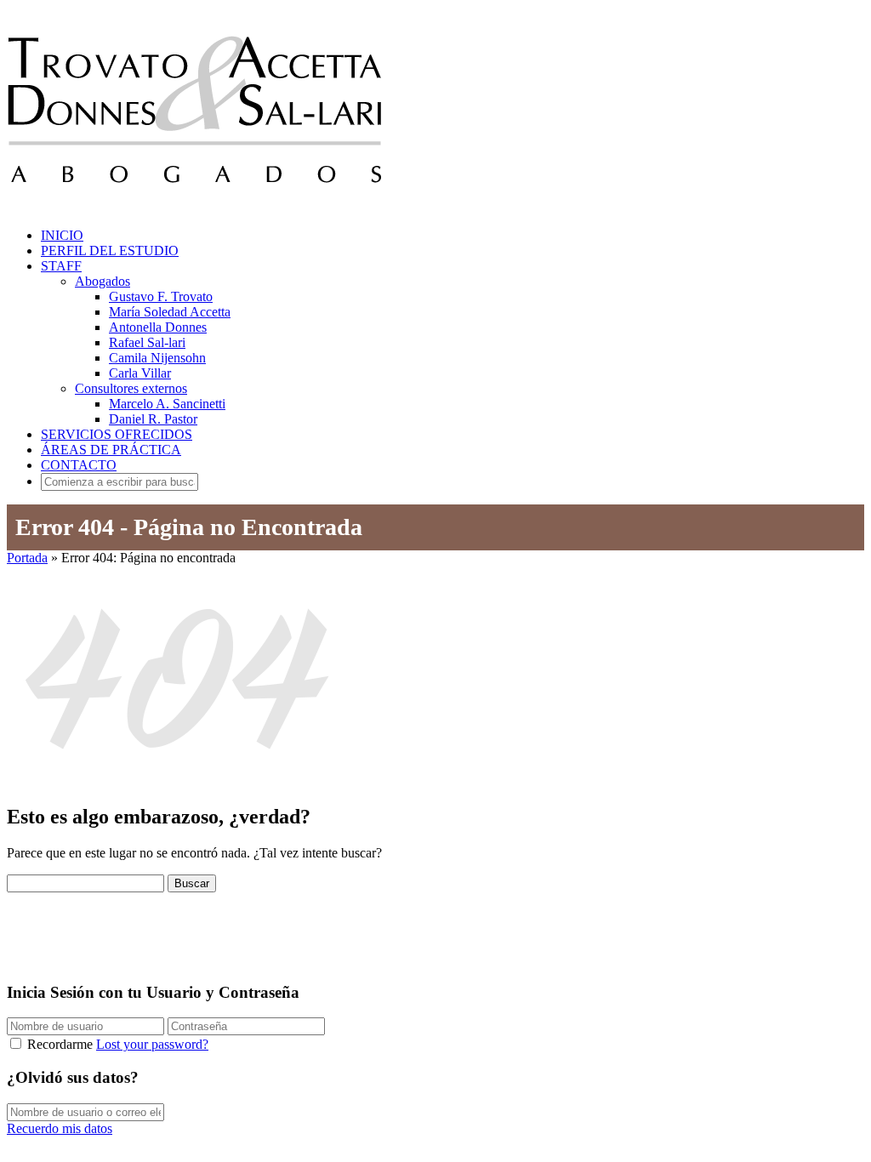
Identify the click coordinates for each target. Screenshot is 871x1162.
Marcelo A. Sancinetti (167, 403)
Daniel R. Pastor (153, 419)
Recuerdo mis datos (59, 1128)
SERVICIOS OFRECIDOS (116, 434)
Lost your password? (152, 1044)
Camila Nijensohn (157, 357)
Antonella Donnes (158, 327)
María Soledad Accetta (170, 312)
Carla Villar (140, 373)
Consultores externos (131, 388)
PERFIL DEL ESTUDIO (110, 250)
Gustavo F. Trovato (161, 296)
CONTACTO (79, 465)
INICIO (62, 235)
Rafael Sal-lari (147, 342)
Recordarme (60, 1044)
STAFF (61, 266)
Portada (27, 557)
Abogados (102, 281)
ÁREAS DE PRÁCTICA (111, 449)
